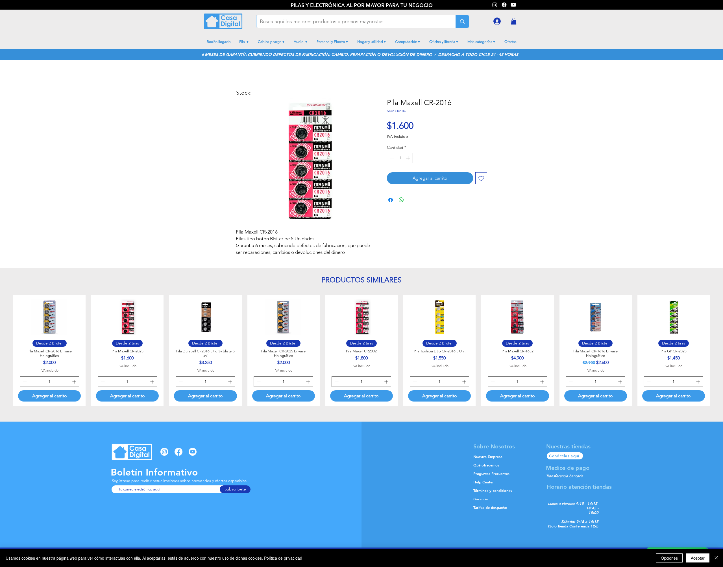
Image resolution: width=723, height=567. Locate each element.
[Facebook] (504, 5)
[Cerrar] (716, 557)
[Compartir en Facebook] (390, 200)
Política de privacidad (283, 558)
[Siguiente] (716, 350)
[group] (361, 351)
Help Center (483, 482)
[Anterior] (6, 350)
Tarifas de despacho (490, 507)
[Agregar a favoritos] (481, 178)
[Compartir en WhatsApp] (401, 200)
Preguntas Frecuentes (491, 473)
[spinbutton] (400, 158)
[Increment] (408, 158)
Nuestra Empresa (487, 456)
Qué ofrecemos (486, 465)
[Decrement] (391, 158)
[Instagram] (164, 452)
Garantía (480, 499)
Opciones (669, 558)
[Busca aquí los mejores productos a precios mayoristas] (462, 21)
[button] (514, 21)
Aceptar (698, 558)
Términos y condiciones (492, 490)
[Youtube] (513, 5)
